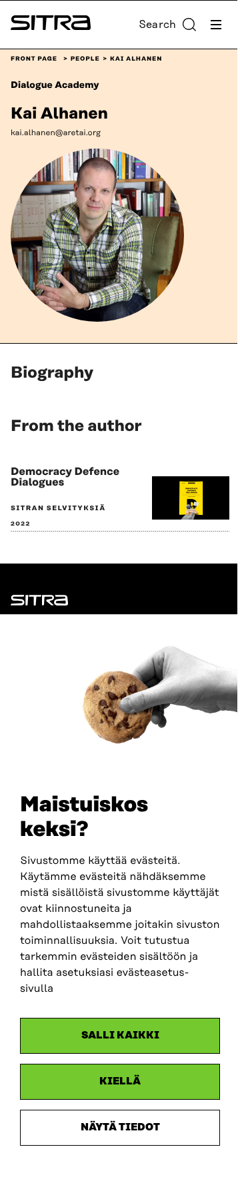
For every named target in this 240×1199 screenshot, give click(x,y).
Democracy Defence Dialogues (65, 477)
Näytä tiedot (120, 1127)
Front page (34, 59)
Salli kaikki (120, 1035)
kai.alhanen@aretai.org (56, 133)
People (85, 59)
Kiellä (120, 1081)
